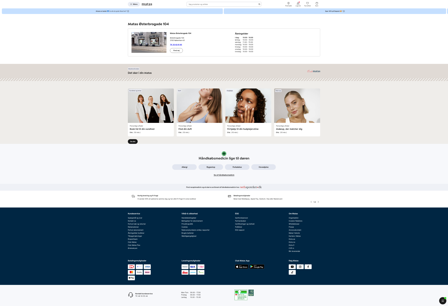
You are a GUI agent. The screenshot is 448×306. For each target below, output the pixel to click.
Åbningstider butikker (136, 233)
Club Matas (132, 242)
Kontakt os (132, 221)
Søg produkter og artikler (198, 4)
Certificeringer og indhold (244, 224)
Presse (291, 227)
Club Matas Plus (134, 245)
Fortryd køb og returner (137, 224)
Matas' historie (294, 233)
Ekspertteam (133, 239)
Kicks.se (292, 239)
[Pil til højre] (446, 11)
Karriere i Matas (295, 236)
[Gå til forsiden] (147, 4)
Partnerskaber (240, 221)
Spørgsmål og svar (135, 218)
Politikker (238, 227)
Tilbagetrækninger (135, 236)
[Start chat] (442, 300)
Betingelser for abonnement (192, 221)
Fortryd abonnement (135, 230)
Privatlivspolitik (187, 224)
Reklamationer (133, 227)
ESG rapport (239, 230)
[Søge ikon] (259, 4)
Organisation (293, 218)
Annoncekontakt (295, 230)
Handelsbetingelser (189, 218)
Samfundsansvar (241, 218)
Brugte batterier (188, 233)
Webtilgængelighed (189, 236)
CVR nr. (291, 248)
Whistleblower (294, 224)
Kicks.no (292, 242)
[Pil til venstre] (311, 202)
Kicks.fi (291, 245)
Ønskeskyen (132, 248)
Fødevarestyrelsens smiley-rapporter (196, 230)
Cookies (185, 227)
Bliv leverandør (294, 251)
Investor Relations (295, 221)
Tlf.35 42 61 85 (176, 45)
